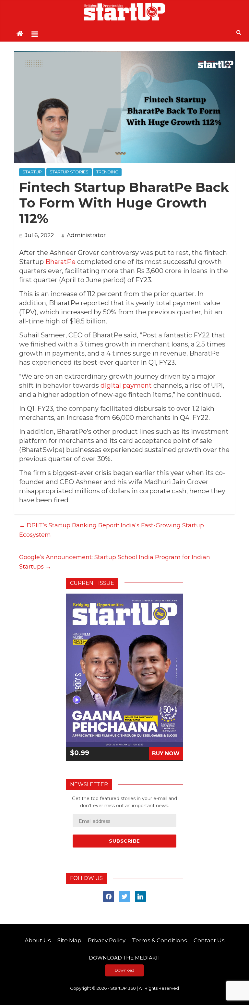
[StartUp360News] (124, 12)
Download (124, 970)
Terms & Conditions (159, 940)
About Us (38, 940)
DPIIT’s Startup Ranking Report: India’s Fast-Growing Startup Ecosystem (111, 530)
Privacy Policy (106, 940)
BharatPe (60, 262)
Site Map (69, 940)
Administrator (86, 235)
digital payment (126, 385)
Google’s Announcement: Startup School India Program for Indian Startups (114, 562)
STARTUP (32, 171)
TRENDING (107, 171)
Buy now (166, 753)
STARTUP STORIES (69, 171)
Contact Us (209, 940)
